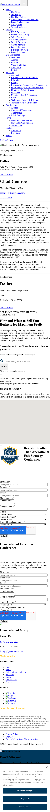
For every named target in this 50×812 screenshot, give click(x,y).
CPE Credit (16, 67)
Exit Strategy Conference (17, 672)
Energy (14, 82)
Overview (15, 57)
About (8, 9)
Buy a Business (18, 52)
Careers (9, 682)
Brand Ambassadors (20, 22)
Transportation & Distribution (24, 103)
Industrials (15, 92)
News (8, 118)
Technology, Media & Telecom (24, 100)
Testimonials (16, 113)
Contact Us (16, 130)
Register (14, 70)
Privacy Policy (12, 734)
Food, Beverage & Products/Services (27, 87)
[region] (25, 787)
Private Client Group (20, 34)
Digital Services (18, 47)
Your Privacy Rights (25, 791)
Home (8, 667)
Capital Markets (18, 45)
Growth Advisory (19, 40)
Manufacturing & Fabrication (24, 95)
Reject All (25, 799)
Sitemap (9, 737)
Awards (14, 108)
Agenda (14, 60)
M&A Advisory (18, 32)
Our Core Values (18, 17)
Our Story (15, 12)
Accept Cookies (25, 807)
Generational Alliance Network (24, 19)
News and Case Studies (21, 120)
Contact (9, 128)
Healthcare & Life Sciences (23, 90)
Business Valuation (19, 50)
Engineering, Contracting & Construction (29, 85)
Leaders (14, 62)
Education (15, 80)
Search (9, 135)
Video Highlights (18, 65)
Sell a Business (17, 37)
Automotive (16, 75)
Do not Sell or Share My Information (22, 739)
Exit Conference (13, 55)
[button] (24, 408)
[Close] (1, 445)
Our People (16, 14)
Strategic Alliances (19, 27)
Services (9, 29)
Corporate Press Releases (22, 123)
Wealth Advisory (18, 42)
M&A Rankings (18, 115)
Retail (13, 97)
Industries (10, 72)
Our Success (11, 105)
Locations (15, 133)
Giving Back (16, 24)
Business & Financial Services (24, 77)
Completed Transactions (21, 110)
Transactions (16, 125)
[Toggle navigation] (24, 3)
